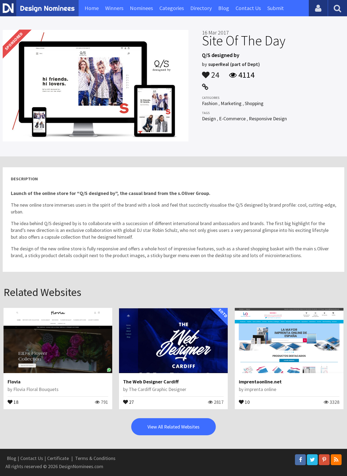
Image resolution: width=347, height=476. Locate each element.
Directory (201, 8)
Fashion (209, 103)
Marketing (231, 103)
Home (92, 8)
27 (131, 401)
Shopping (254, 103)
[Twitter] (312, 459)
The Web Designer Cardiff (151, 382)
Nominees (141, 8)
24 (214, 72)
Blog (223, 8)
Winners (114, 8)
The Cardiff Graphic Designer (157, 389)
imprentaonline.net (260, 382)
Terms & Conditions (95, 458)
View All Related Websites (173, 427)
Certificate (58, 458)
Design (209, 118)
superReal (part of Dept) (234, 64)
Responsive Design (268, 118)
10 (247, 401)
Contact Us (248, 8)
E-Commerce (232, 118)
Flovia (14, 382)
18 (15, 401)
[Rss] (336, 459)
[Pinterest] (324, 459)
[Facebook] (300, 459)
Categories (171, 8)
